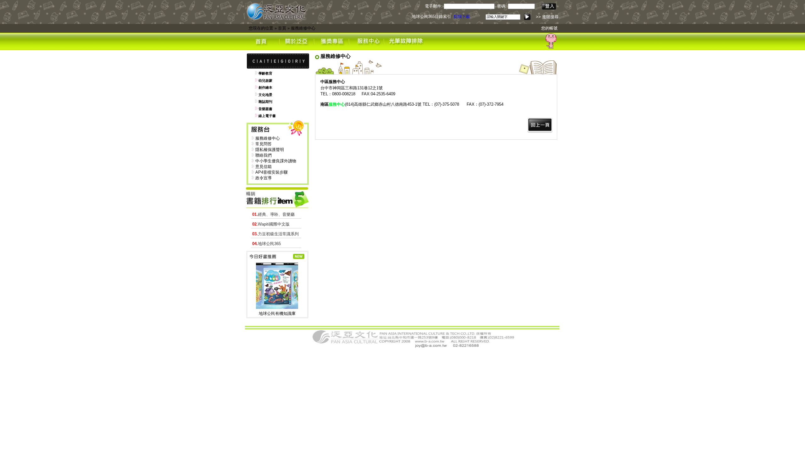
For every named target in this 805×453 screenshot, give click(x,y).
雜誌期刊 (265, 101)
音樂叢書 (265, 109)
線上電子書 (267, 116)
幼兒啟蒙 (265, 80)
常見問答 (263, 144)
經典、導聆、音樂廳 (273, 214)
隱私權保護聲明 (269, 149)
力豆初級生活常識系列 (275, 234)
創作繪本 (265, 87)
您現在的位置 (261, 28)
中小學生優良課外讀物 (275, 161)
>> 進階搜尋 (547, 16)
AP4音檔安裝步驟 (271, 172)
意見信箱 (263, 166)
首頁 (282, 28)
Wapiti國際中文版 (271, 224)
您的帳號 (549, 28)
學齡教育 (265, 73)
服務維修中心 (303, 28)
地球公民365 (266, 243)
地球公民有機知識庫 (277, 313)
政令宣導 (263, 178)
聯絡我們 (263, 155)
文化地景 (265, 95)
